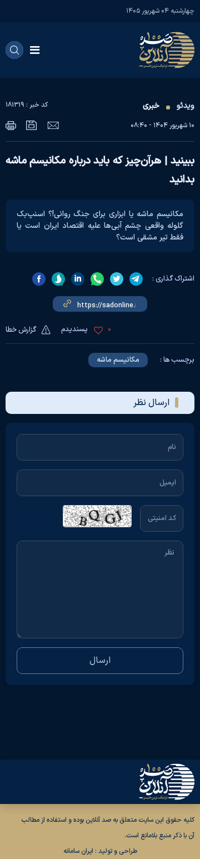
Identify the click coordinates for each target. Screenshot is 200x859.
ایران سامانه (78, 851)
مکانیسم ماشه (118, 360)
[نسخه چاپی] (11, 125)
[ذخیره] (31, 125)
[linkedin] (77, 279)
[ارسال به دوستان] (53, 125)
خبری (151, 106)
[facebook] (39, 279)
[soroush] (58, 279)
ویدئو (185, 106)
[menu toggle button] (34, 50)
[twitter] (116, 279)
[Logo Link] (166, 50)
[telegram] (136, 279)
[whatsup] (97, 279)
